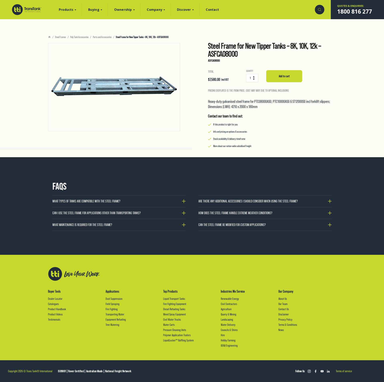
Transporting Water (115, 314)
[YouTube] (322, 371)
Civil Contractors (229, 304)
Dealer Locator (55, 299)
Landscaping (227, 319)
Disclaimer (283, 314)
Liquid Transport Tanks (174, 299)
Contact (212, 9)
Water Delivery (228, 325)
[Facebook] (315, 371)
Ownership (123, 9)
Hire (223, 335)
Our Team (282, 304)
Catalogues (53, 304)
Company (154, 9)
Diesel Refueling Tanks (174, 309)
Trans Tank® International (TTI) (26, 9)
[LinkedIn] (328, 371)
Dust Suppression (114, 299)
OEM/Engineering (229, 345)
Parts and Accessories (102, 37)
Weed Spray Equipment (174, 314)
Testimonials (54, 319)
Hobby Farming (228, 340)
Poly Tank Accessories (79, 37)
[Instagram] (309, 371)
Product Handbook (57, 309)
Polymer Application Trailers (177, 335)
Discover (184, 9)
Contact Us (283, 309)
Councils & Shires (229, 330)
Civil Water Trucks (172, 319)
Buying (93, 9)
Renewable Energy (230, 299)
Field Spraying (112, 304)
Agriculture (226, 309)
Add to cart (284, 76)
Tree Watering (112, 325)
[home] (49, 37)
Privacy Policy (285, 319)
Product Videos (55, 314)
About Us (282, 299)
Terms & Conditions (287, 325)
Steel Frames (60, 37)
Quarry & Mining (228, 314)
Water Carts (169, 325)
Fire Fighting (112, 309)
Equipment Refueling (116, 319)
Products (66, 9)
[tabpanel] (114, 87)
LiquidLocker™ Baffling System (178, 340)
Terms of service (344, 371)
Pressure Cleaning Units (174, 330)
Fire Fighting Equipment (174, 304)
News (281, 330)
